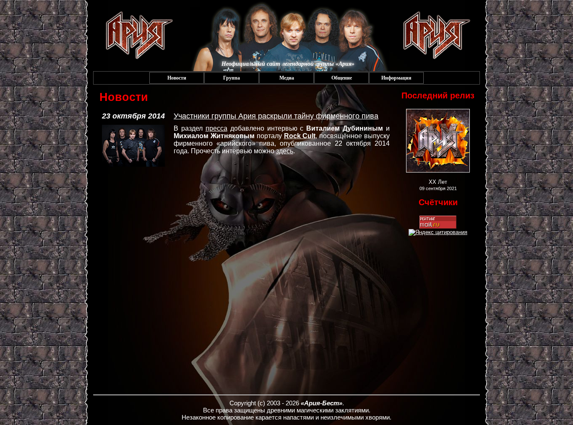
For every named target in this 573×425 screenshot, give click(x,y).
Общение (341, 78)
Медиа (286, 78)
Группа (231, 78)
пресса (216, 128)
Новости (176, 78)
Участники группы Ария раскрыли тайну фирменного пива (276, 116)
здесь (284, 151)
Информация (396, 78)
